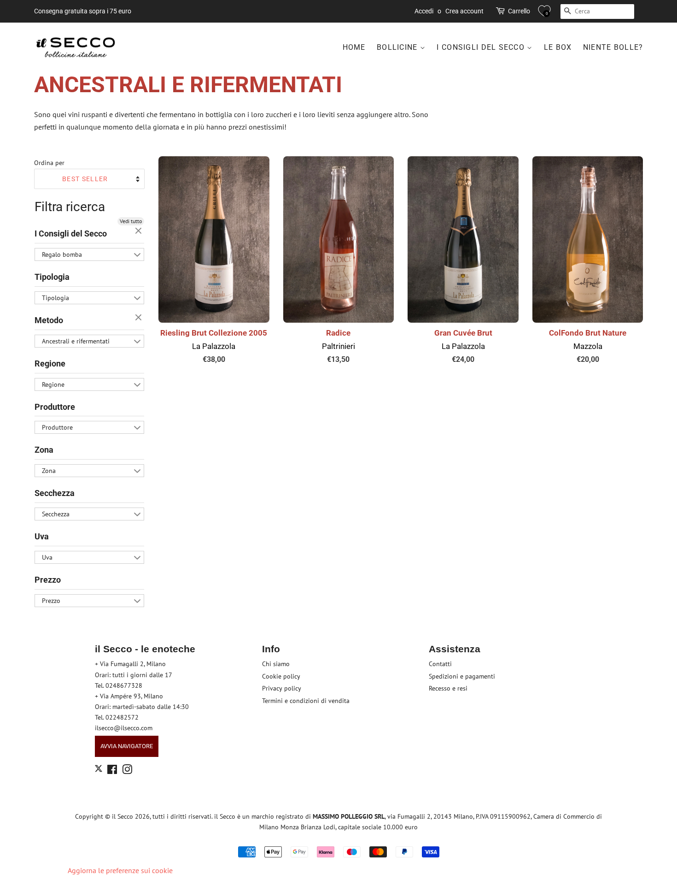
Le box (558, 47)
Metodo (49, 320)
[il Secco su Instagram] (127, 771)
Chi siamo (276, 664)
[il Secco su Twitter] (98, 770)
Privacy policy (281, 688)
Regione (50, 363)
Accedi (423, 11)
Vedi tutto (131, 221)
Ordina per (49, 162)
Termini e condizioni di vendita (306, 701)
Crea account (464, 11)
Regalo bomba (62, 254)
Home (354, 47)
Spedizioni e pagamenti (462, 676)
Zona (44, 450)
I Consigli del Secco (482, 47)
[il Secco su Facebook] (112, 771)
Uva (42, 536)
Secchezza (55, 493)
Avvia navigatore (126, 746)
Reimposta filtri (139, 231)
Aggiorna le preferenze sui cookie (120, 870)
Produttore (55, 407)
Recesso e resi (448, 688)
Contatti (440, 664)
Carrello (519, 11)
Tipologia (52, 277)
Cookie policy (281, 676)
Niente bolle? (613, 47)
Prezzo (48, 580)
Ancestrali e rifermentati (76, 341)
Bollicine (398, 47)
